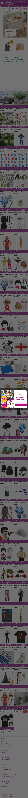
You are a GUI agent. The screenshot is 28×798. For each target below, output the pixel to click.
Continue (20, 404)
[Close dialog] (26, 390)
